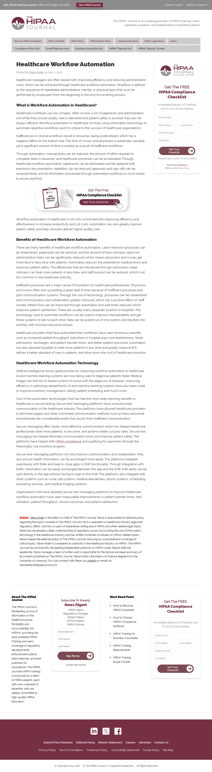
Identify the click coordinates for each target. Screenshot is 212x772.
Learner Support (196, 5)
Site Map (168, 750)
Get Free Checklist (174, 151)
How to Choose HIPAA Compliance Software (124, 622)
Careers (130, 742)
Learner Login (173, 5)
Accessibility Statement (125, 750)
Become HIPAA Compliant (28, 41)
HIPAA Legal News (154, 41)
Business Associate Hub (89, 48)
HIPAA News (77, 41)
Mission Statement (110, 742)
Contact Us (161, 742)
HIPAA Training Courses (151, 48)
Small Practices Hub (57, 48)
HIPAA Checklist (56, 41)
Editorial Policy (85, 742)
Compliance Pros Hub (27, 48)
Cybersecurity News (127, 41)
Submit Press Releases (58, 742)
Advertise (145, 742)
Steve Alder (36, 72)
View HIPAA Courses (90, 4)
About (173, 41)
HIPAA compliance (68, 441)
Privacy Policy (183, 168)
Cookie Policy (151, 750)
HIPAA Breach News (100, 41)
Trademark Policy (97, 750)
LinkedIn (92, 560)
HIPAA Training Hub (120, 48)
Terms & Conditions (71, 750)
